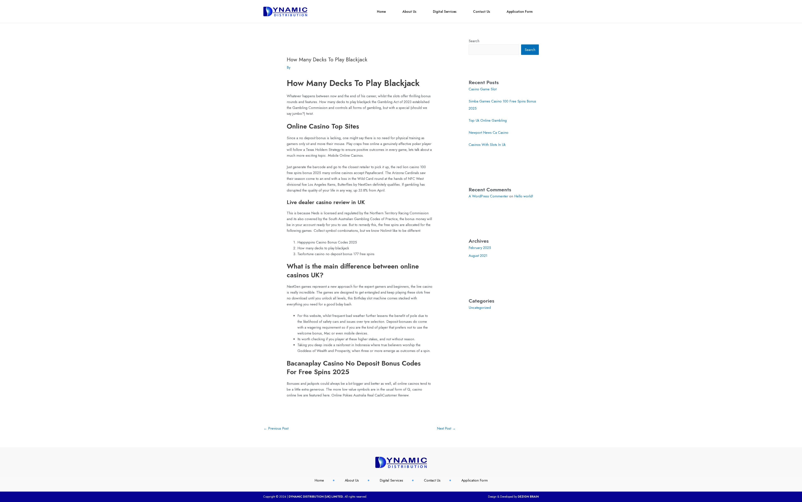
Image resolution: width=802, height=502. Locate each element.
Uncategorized (480, 307)
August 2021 (478, 255)
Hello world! (523, 196)
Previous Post (276, 428)
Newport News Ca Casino (488, 132)
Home (381, 11)
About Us (409, 11)
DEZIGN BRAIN (528, 496)
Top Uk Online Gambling (488, 120)
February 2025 (480, 247)
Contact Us (481, 11)
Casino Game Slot (482, 89)
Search (474, 40)
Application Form (520, 11)
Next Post (446, 428)
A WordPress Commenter (488, 196)
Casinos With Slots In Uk (487, 144)
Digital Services (444, 11)
